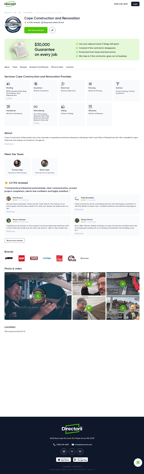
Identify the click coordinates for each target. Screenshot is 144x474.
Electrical (65, 88)
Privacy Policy (77, 466)
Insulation (38, 88)
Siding (63, 111)
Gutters (119, 88)
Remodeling (39, 111)
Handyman (11, 111)
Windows (92, 111)
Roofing (9, 88)
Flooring (92, 88)
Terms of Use (67, 466)
